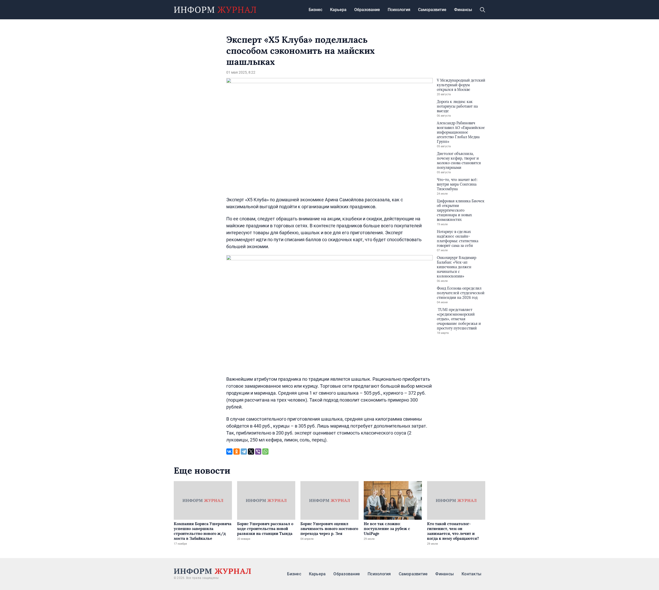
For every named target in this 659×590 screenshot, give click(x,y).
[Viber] (258, 451)
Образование (367, 9)
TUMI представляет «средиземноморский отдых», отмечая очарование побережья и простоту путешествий (459, 319)
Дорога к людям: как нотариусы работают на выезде (457, 106)
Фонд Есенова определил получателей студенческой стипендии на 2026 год (460, 293)
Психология (399, 9)
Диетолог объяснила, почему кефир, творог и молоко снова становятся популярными (459, 160)
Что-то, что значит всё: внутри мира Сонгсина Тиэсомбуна (457, 184)
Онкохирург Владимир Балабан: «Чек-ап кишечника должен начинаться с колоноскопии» (456, 267)
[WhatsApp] (265, 451)
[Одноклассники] (236, 451)
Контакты (471, 573)
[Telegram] (244, 451)
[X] (251, 451)
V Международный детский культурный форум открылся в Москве (461, 85)
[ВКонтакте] (229, 451)
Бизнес (315, 9)
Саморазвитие (432, 9)
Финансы (463, 9)
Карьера (338, 9)
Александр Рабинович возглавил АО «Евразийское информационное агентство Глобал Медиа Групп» (461, 132)
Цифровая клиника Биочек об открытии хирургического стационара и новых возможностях (460, 210)
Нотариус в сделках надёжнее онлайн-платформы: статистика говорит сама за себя (457, 238)
